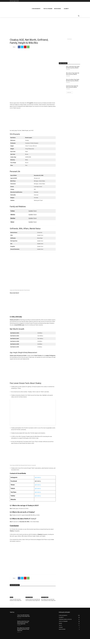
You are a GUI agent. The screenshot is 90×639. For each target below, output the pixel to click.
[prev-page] (10, 604)
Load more (69, 92)
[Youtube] (79, 1)
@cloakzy (38, 477)
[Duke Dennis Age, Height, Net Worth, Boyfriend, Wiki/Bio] (62, 87)
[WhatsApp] (28, 47)
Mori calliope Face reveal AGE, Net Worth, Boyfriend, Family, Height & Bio (23, 629)
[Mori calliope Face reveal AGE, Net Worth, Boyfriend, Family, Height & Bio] (48, 593)
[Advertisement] (45, 27)
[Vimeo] (77, 1)
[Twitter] (76, 1)
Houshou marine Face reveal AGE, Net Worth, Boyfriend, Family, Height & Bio (23, 622)
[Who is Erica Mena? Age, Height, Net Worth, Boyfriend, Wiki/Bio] (62, 81)
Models (11, 597)
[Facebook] (72, 1)
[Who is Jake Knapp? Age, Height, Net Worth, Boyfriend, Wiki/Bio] (62, 68)
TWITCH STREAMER (29, 597)
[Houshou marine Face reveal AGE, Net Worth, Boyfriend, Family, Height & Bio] (33, 593)
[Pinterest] (25, 47)
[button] (78, 15)
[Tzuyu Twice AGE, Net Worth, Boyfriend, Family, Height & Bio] (17, 593)
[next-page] (13, 604)
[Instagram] (74, 1)
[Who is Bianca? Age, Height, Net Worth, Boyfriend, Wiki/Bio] (62, 74)
